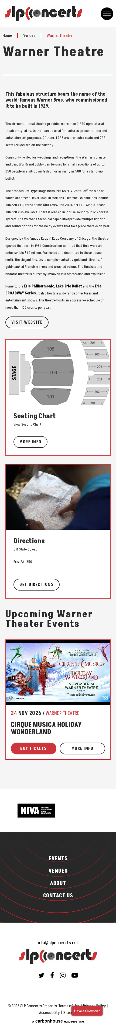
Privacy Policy (94, 1006)
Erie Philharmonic (39, 286)
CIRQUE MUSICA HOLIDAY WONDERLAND (46, 728)
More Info (30, 442)
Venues (29, 35)
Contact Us (58, 895)
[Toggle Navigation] (107, 14)
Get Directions (36, 585)
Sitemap (70, 1013)
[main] (58, 408)
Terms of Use (69, 1006)
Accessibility (49, 1013)
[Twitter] (41, 975)
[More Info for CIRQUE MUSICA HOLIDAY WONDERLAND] (58, 672)
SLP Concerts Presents (43, 13)
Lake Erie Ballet (69, 286)
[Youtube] (74, 975)
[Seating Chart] (58, 372)
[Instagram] (63, 975)
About (58, 883)
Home (7, 35)
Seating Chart (34, 416)
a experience (58, 1021)
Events (58, 858)
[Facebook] (52, 975)
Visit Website (27, 322)
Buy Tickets (33, 748)
